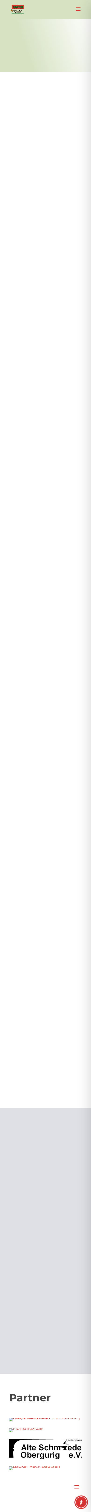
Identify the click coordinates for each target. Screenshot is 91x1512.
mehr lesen (23, 242)
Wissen (41, 166)
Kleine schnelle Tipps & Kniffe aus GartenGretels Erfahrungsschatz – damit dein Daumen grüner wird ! (44, 152)
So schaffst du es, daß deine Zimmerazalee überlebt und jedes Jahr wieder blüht (42, 588)
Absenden (68, 1335)
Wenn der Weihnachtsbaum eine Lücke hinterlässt (42, 1018)
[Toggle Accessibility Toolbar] (81, 1502)
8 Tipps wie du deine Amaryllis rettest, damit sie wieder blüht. (44, 929)
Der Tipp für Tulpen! (33, 847)
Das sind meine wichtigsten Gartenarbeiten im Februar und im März (45, 726)
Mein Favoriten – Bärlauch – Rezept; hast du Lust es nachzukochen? (42, 455)
